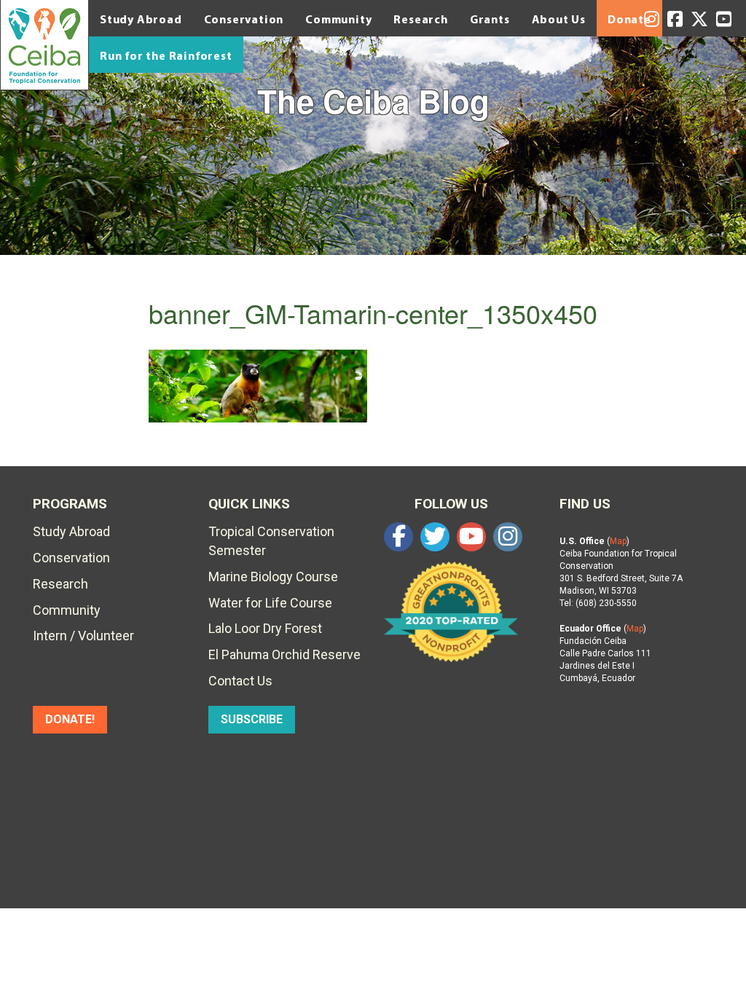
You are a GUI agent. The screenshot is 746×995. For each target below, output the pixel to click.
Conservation (244, 19)
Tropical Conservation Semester (271, 541)
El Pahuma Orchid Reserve (284, 654)
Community (338, 19)
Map (618, 541)
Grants (490, 19)
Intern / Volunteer (83, 635)
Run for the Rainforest (166, 55)
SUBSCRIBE (252, 719)
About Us (559, 19)
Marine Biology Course (273, 576)
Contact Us (240, 680)
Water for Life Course (270, 602)
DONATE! (70, 719)
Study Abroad (141, 19)
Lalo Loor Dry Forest (265, 628)
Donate (629, 19)
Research (420, 19)
